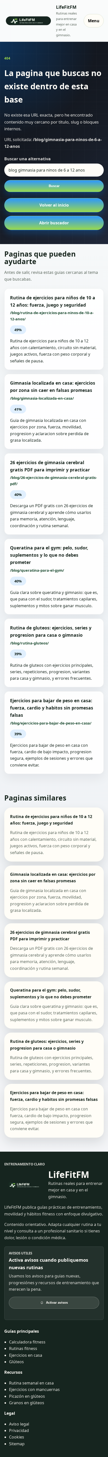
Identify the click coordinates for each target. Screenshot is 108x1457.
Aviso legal (19, 1424)
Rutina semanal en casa (31, 1383)
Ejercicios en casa (25, 1355)
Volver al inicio (54, 205)
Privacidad (19, 1430)
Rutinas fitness (23, 1348)
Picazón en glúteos (27, 1396)
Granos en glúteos (26, 1402)
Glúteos (16, 1361)
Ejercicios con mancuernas (34, 1389)
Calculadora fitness (27, 1342)
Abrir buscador (54, 223)
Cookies (16, 1437)
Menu (93, 21)
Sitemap (17, 1443)
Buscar (54, 186)
